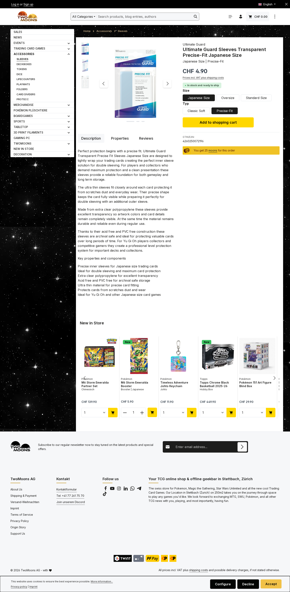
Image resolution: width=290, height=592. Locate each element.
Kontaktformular (66, 489)
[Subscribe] (242, 447)
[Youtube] (112, 489)
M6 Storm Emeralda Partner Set (95, 384)
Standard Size (256, 98)
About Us (16, 489)
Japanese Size (199, 98)
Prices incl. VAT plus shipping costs (203, 77)
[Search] (195, 17)
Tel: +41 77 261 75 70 (70, 495)
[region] (126, 83)
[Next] (167, 83)
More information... (102, 581)
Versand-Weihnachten (24, 502)
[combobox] (144, 17)
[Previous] (104, 83)
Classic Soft (196, 111)
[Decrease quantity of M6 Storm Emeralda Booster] (125, 412)
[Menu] (230, 16)
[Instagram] (119, 489)
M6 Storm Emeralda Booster (134, 384)
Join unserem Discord (70, 502)
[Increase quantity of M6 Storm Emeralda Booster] (142, 412)
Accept (271, 584)
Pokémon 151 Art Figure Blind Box (255, 384)
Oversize (227, 98)
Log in (15, 4)
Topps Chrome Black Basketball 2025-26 (214, 384)
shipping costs (198, 570)
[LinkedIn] (126, 489)
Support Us (17, 533)
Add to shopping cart (218, 122)
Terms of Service (21, 514)
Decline (248, 584)
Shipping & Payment (23, 495)
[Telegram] (139, 489)
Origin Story (18, 527)
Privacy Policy (19, 521)
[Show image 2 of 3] (137, 121)
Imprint (14, 508)
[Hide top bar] (286, 4)
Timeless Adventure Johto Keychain (174, 384)
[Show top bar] (275, 16)
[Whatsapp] (132, 489)
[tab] (91, 138)
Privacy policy (19, 586)
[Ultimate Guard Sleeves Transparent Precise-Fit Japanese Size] (135, 83)
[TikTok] (105, 495)
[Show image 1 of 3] (130, 121)
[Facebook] (106, 489)
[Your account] (240, 16)
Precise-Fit (225, 111)
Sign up (28, 4)
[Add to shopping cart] (113, 412)
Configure (223, 584)
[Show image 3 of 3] (143, 121)
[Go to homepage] (27, 16)
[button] (68, 43)
